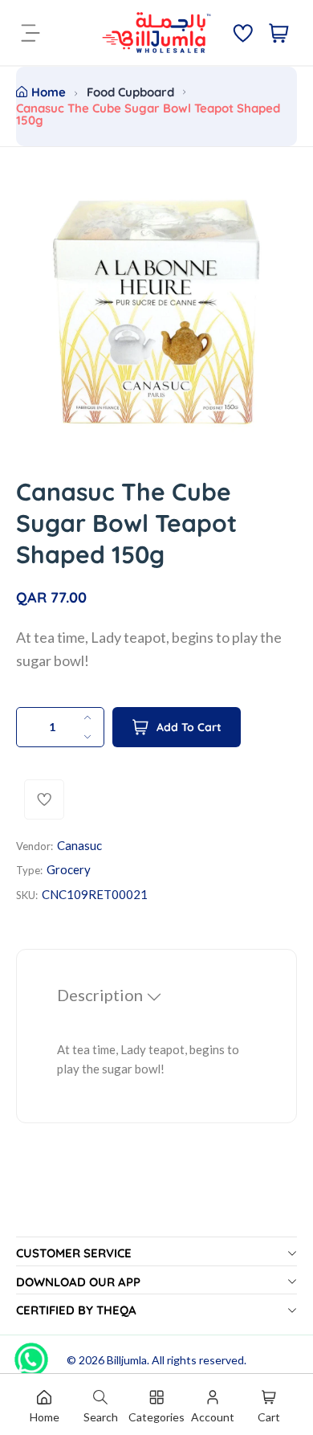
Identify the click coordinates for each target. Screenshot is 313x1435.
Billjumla (127, 1360)
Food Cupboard (130, 92)
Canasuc (79, 845)
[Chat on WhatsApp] (31, 1353)
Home (48, 92)
